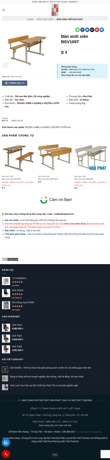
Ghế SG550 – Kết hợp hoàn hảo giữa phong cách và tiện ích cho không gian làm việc (50, 368)
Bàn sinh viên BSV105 (11, 179)
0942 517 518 (88, 69)
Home (30, 19)
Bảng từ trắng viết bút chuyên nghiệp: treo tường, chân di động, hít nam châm (46, 376)
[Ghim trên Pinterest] (97, 30)
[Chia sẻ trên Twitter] (87, 30)
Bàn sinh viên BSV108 (83, 179)
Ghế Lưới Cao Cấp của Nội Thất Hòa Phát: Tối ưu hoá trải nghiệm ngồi (44, 385)
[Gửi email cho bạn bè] (92, 30)
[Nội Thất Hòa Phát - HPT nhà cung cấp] (55, 10)
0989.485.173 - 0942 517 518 (61, 421)
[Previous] (2, 167)
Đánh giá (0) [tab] (17, 121)
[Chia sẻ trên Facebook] (82, 30)
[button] (3, 10)
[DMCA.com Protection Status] (10, 259)
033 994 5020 (75, 72)
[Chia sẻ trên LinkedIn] (102, 30)
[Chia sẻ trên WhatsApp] (77, 30)
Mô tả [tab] (5, 121)
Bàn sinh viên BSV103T (48, 179)
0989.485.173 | (75, 69)
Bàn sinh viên (45, 19)
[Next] (108, 167)
